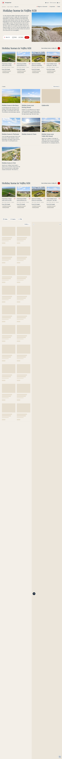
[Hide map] (60, 224)
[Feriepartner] (6, 2)
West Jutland (10, 6)
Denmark (4, 6)
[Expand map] (34, 224)
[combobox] (27, 224)
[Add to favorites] (14, 63)
